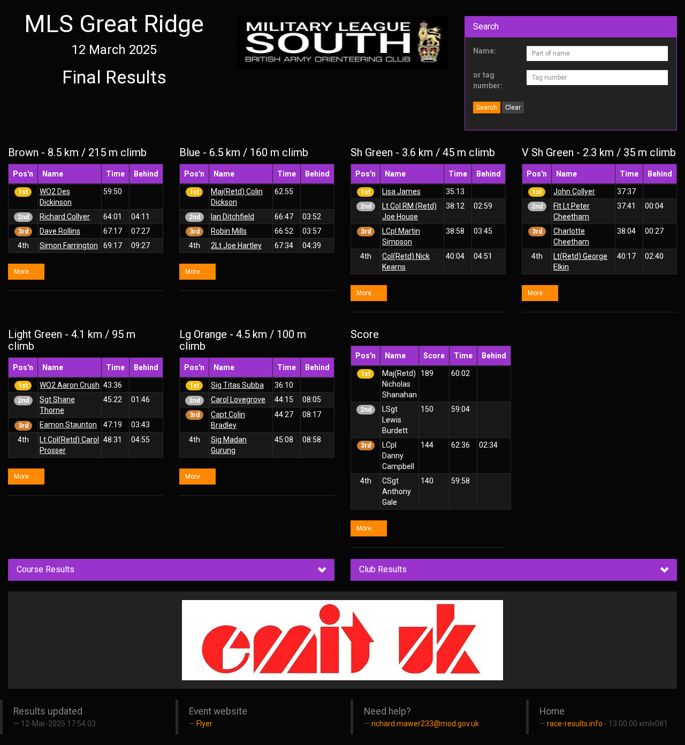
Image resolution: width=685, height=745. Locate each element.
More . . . (26, 271)
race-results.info (575, 723)
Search (486, 107)
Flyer (204, 723)
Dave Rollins (60, 231)
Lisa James (401, 191)
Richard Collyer (65, 216)
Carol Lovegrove (238, 399)
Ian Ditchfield (232, 216)
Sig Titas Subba (237, 385)
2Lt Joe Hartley (236, 245)
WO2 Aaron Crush (70, 385)
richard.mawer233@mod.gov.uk (425, 723)
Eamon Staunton (68, 424)
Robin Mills (229, 231)
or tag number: (488, 80)
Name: (484, 51)
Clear (513, 107)
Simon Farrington (69, 245)
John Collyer (574, 191)
